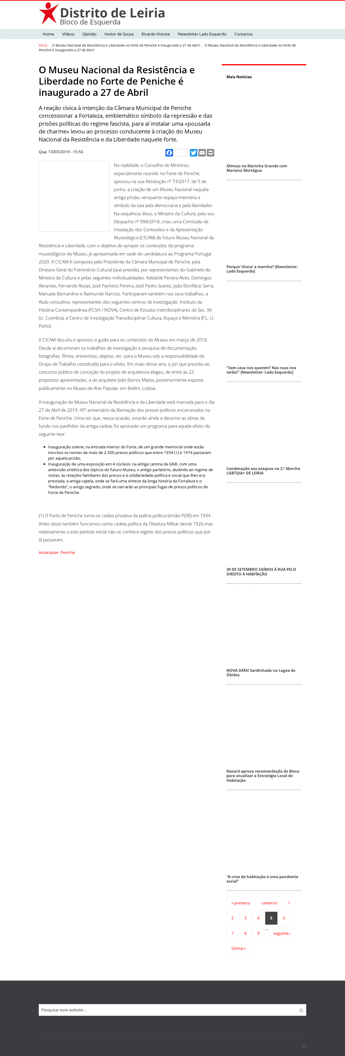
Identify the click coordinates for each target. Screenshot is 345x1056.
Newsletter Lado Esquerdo (202, 34)
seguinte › (282, 933)
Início (43, 45)
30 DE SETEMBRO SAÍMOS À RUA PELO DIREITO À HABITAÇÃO (261, 571)
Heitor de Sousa (119, 34)
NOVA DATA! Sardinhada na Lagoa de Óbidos (260, 672)
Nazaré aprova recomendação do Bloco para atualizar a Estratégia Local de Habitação (262, 776)
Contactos (243, 34)
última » (238, 948)
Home (48, 34)
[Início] (49, 13)
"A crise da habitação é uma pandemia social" (262, 879)
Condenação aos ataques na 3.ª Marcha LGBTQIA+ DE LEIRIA (263, 471)
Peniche (68, 552)
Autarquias (48, 552)
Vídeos (68, 34)
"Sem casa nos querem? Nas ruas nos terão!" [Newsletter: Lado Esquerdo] (261, 370)
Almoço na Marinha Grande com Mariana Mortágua (256, 168)
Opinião (89, 34)
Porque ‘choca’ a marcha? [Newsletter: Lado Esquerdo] (262, 269)
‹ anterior (269, 903)
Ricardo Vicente (156, 34)
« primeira (240, 903)
